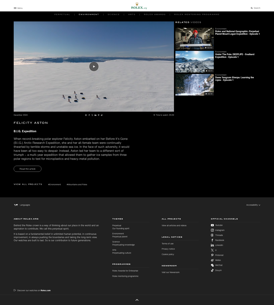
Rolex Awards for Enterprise (125, 270)
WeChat (218, 265)
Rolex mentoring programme (125, 276)
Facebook (219, 240)
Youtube (219, 225)
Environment (119, 235)
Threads (219, 235)
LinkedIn (219, 245)
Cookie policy (168, 254)
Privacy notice (168, 248)
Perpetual (120, 227)
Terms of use (168, 243)
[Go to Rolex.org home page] (137, 5)
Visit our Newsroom (171, 272)
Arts (121, 251)
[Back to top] (137, 300)
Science (123, 243)
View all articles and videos (174, 225)
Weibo (218, 260)
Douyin (218, 270)
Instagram (219, 230)
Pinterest (219, 255)
